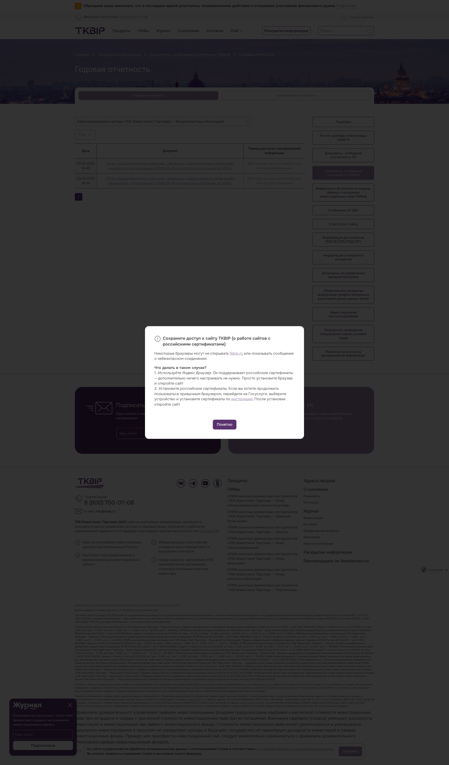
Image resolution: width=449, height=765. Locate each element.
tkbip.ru (236, 353)
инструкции (242, 399)
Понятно (224, 424)
